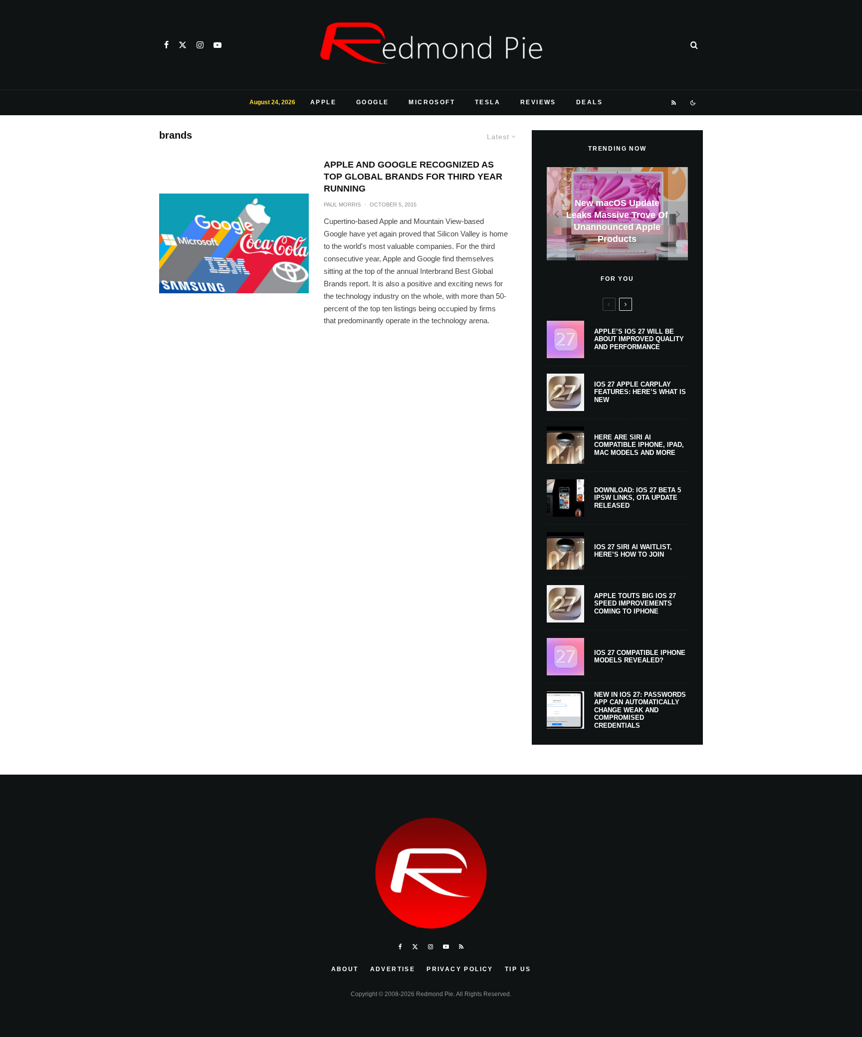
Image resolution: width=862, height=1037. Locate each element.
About (345, 969)
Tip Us (518, 969)
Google (372, 102)
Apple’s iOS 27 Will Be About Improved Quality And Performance (639, 339)
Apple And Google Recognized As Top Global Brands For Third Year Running (413, 177)
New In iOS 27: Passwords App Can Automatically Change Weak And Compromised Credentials (640, 710)
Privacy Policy (460, 969)
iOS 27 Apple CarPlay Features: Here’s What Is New (640, 392)
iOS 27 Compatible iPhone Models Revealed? (639, 656)
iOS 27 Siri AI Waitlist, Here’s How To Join (633, 551)
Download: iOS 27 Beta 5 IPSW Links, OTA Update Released (637, 497)
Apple (323, 102)
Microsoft (432, 102)
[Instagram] (200, 45)
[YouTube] (217, 45)
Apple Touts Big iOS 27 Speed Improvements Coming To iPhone (635, 603)
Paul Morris (342, 204)
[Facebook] (166, 45)
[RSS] (674, 102)
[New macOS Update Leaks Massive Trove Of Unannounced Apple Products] (617, 213)
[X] (183, 45)
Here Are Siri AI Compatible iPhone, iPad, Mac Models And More (639, 444)
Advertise (393, 969)
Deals (589, 102)
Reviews (538, 102)
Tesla (487, 102)
